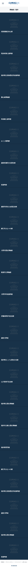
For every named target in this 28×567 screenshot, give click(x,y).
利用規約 (2, 562)
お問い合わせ (24, 562)
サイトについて (18, 562)
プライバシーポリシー (10, 562)
